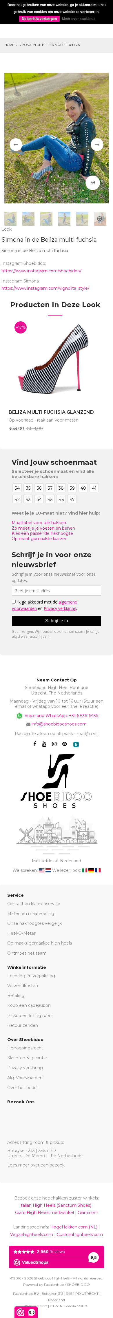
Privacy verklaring (25, 1067)
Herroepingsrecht (25, 1048)
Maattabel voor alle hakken (39, 522)
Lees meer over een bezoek (36, 1165)
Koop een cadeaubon (29, 1005)
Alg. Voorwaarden (25, 1077)
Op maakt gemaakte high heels (39, 943)
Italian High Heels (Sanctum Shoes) (55, 1205)
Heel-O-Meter (21, 933)
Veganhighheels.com (31, 1234)
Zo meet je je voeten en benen (43, 528)
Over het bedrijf (23, 1087)
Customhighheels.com (80, 1234)
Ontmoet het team (27, 953)
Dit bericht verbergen (39, 19)
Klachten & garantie (27, 1057)
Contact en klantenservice (33, 903)
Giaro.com (88, 1212)
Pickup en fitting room (30, 1015)
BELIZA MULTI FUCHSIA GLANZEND (51, 412)
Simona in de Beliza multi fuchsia (49, 45)
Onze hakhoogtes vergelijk (34, 923)
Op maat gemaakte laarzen (40, 538)
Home (9, 45)
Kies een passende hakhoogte (42, 533)
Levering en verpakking (31, 975)
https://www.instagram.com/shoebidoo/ (41, 271)
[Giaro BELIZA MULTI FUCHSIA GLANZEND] (55, 360)
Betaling (15, 995)
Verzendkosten (22, 985)
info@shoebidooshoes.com (59, 724)
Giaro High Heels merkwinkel (44, 1212)
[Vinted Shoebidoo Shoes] (76, 744)
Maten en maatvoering (30, 913)
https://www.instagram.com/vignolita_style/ (45, 288)
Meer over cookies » (79, 19)
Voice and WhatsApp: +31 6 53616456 (60, 715)
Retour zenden (22, 1025)
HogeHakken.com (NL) (73, 1227)
